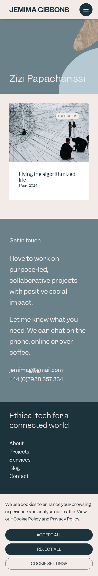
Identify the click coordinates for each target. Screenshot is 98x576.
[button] (86, 9)
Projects (19, 452)
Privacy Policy (64, 519)
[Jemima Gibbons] (39, 9)
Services (20, 460)
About (16, 443)
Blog (14, 468)
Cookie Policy (27, 519)
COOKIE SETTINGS (49, 563)
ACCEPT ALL (49, 535)
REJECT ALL (49, 549)
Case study (67, 116)
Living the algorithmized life (47, 177)
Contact (18, 476)
